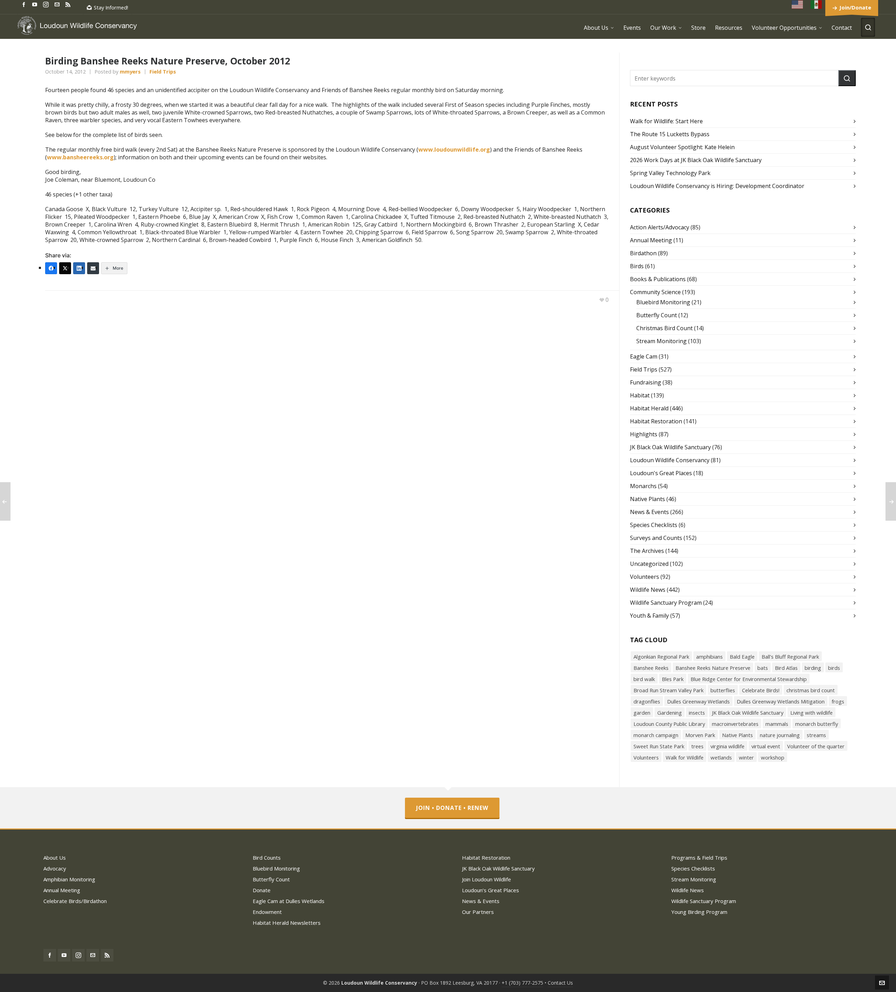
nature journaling (780, 734)
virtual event (765, 746)
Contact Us (560, 982)
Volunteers (644, 577)
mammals (776, 723)
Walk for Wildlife (685, 757)
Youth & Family (649, 615)
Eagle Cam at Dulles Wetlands (288, 900)
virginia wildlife (727, 746)
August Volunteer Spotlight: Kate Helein (682, 147)
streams (816, 734)
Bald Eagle (742, 656)
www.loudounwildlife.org (454, 149)
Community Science (655, 292)
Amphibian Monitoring (69, 879)
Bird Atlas (786, 667)
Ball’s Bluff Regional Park (790, 656)
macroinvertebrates (735, 723)
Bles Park (673, 678)
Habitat (640, 395)
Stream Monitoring (661, 341)
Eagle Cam (643, 356)
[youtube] (35, 4)
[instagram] (47, 4)
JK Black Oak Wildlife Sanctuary (670, 447)
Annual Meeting (651, 240)
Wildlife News (647, 590)
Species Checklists (653, 525)
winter (746, 757)
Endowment (267, 911)
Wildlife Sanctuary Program (666, 602)
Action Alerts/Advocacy (659, 227)
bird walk (644, 678)
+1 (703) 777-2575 (522, 982)
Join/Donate (855, 7)
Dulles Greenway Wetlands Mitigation (781, 701)
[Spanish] (816, 4)
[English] (797, 4)
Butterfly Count (656, 315)
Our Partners (478, 911)
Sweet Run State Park (659, 746)
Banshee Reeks (651, 667)
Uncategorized (649, 564)
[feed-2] (68, 4)
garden (642, 712)
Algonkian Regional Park (661, 656)
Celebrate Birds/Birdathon (75, 900)
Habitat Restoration (656, 421)
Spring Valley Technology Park (670, 173)
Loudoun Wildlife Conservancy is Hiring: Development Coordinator (717, 186)
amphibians (709, 656)
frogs (838, 701)
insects (697, 712)
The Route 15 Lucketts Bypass (669, 134)
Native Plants (647, 499)
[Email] (93, 268)
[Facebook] (51, 268)
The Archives (647, 551)
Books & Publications (658, 279)
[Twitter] (65, 268)
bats (762, 667)
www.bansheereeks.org (80, 157)
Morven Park (700, 734)
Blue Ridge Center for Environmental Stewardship (749, 678)
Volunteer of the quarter (816, 746)
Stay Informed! (111, 7)
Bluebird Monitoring (663, 302)
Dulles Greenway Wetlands (698, 701)
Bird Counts (267, 857)
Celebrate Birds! (760, 690)
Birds (637, 266)
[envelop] (58, 4)
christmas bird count (810, 690)
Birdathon (643, 253)
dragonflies (647, 701)
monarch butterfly (816, 723)
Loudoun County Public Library (669, 723)
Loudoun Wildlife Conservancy (669, 460)
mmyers (130, 71)
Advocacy (54, 868)
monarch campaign (656, 734)
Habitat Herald (649, 408)
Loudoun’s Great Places (490, 890)
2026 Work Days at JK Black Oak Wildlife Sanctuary (696, 160)
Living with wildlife (811, 712)
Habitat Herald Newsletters (287, 922)
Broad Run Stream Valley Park (669, 690)
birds (834, 667)
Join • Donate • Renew (452, 808)
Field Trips (162, 71)
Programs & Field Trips (699, 857)
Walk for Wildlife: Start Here (666, 121)
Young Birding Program (699, 911)
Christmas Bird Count (664, 328)
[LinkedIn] (79, 268)
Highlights (643, 434)
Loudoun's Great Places (661, 473)
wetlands (721, 757)
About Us (54, 857)
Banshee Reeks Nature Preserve (713, 667)
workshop (772, 757)
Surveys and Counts (656, 538)
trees (697, 746)
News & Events (649, 512)
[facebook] (24, 4)
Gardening (669, 712)
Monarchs (643, 486)
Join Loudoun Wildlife (486, 879)
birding (813, 667)
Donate (262, 890)
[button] (847, 78)
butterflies (722, 690)
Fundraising (645, 382)
